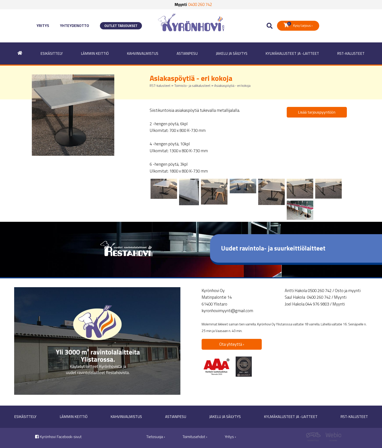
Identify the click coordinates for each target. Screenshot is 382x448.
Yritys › (230, 437)
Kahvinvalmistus (142, 53)
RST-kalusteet (351, 53)
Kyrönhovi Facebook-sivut (60, 437)
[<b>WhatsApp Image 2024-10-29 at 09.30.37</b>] (243, 186)
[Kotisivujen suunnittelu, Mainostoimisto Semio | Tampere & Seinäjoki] (315, 438)
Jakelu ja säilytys (231, 53)
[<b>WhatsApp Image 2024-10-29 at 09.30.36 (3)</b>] (189, 192)
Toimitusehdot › (195, 437)
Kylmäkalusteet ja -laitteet (292, 53)
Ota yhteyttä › (231, 344)
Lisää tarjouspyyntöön (316, 112)
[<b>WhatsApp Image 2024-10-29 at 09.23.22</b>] (300, 210)
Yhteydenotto (74, 25)
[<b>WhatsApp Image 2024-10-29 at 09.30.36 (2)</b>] (300, 189)
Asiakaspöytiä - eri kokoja (232, 85)
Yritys (42, 25)
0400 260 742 (200, 4)
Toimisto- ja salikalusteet (192, 85)
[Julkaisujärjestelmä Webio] (332, 438)
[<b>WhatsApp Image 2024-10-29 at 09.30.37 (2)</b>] (214, 192)
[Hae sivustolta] (270, 25)
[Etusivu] (20, 53)
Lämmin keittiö (95, 53)
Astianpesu (187, 53)
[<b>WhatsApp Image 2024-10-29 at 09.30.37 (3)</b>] (271, 192)
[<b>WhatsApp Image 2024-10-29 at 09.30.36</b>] (164, 189)
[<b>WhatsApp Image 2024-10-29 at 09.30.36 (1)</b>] (328, 189)
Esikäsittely (51, 53)
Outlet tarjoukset (121, 25)
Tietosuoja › (155, 437)
